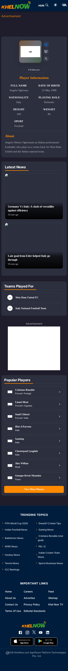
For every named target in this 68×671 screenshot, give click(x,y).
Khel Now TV (55, 604)
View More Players (34, 489)
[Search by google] (47, 5)
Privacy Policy (32, 604)
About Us (10, 597)
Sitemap (53, 597)
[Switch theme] (55, 5)
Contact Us (11, 604)
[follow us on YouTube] (41, 632)
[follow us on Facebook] (20, 632)
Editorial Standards (35, 610)
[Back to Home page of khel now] (16, 5)
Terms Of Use (13, 610)
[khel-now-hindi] (64, 5)
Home (8, 591)
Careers (28, 591)
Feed (51, 591)
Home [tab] (42, 5)
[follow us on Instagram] (27, 632)
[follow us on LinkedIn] (48, 632)
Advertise (29, 597)
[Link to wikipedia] (46, 51)
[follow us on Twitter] (34, 632)
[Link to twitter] (46, 58)
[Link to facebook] (46, 44)
